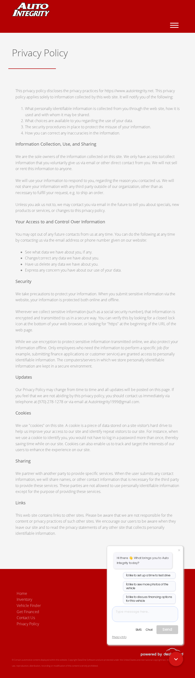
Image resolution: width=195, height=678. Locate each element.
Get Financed (28, 611)
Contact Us (26, 617)
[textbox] (145, 614)
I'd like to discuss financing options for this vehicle (149, 599)
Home (22, 593)
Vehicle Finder (29, 605)
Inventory (24, 599)
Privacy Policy (28, 623)
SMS (139, 629)
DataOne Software (87, 659)
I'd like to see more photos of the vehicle (147, 586)
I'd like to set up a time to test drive (148, 575)
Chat (149, 629)
